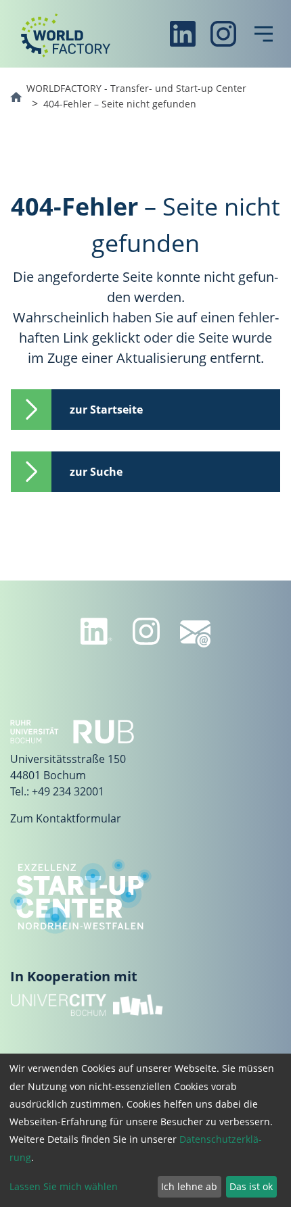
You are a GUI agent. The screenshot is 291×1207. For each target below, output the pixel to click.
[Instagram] (223, 34)
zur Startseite (106, 409)
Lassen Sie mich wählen (63, 1186)
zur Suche (96, 471)
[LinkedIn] (183, 34)
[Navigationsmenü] (264, 34)
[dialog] (145, 1130)
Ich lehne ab (189, 1186)
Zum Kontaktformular (65, 818)
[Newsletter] (195, 633)
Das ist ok (251, 1186)
